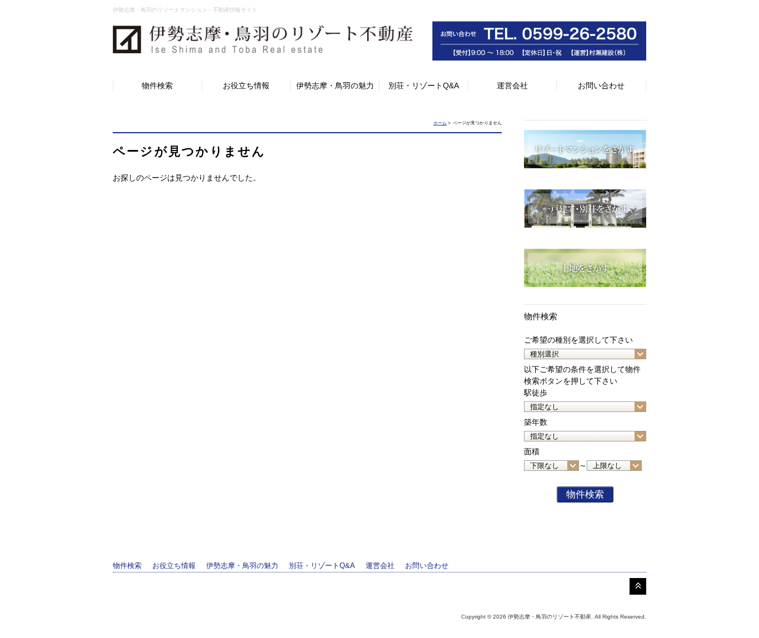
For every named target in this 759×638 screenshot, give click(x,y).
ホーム (440, 122)
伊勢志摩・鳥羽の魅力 (335, 85)
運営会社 (512, 85)
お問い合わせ (601, 85)
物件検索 (157, 85)
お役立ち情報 (246, 85)
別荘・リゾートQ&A (423, 85)
